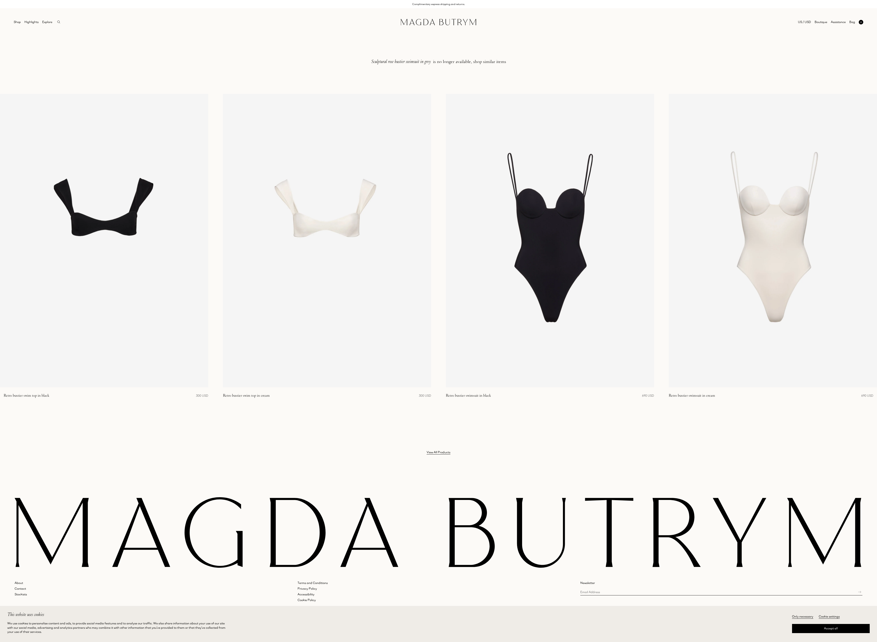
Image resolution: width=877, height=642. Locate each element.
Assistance (838, 22)
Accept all (831, 628)
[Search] (58, 22)
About (19, 583)
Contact (20, 588)
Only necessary (802, 616)
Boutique (821, 22)
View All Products (438, 452)
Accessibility (306, 594)
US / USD (804, 22)
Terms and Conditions (313, 583)
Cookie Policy (307, 600)
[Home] (438, 22)
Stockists (21, 594)
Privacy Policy (307, 588)
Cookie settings (829, 616)
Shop (17, 22)
